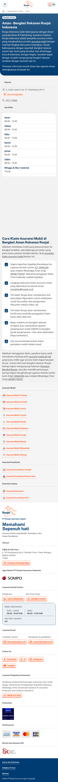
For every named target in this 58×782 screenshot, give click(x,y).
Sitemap (5, 773)
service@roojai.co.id (16, 642)
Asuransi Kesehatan (11, 462)
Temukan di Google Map (18, 563)
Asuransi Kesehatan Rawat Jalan (20, 476)
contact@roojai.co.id (42, 642)
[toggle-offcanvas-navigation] (5, 4)
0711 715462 (11, 100)
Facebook (11, 659)
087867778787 (17, 273)
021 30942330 (42, 267)
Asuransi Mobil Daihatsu (17, 428)
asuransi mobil (39, 41)
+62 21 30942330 (15, 599)
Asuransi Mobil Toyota (16, 415)
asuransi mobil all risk (40, 356)
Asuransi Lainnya (9, 484)
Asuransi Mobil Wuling (16, 455)
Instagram (37, 659)
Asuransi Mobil (9, 388)
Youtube (11, 665)
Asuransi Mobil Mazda (16, 441)
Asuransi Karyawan (14, 491)
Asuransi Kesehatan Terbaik (18, 470)
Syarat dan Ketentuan (10, 762)
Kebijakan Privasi (8, 768)
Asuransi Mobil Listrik (16, 408)
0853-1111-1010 (14, 695)
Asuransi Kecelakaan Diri (17, 498)
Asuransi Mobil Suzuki (16, 435)
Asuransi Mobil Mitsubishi (18, 448)
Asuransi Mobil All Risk (16, 402)
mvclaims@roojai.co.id (21, 289)
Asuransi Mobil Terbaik (16, 395)
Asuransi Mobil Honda (16, 422)
